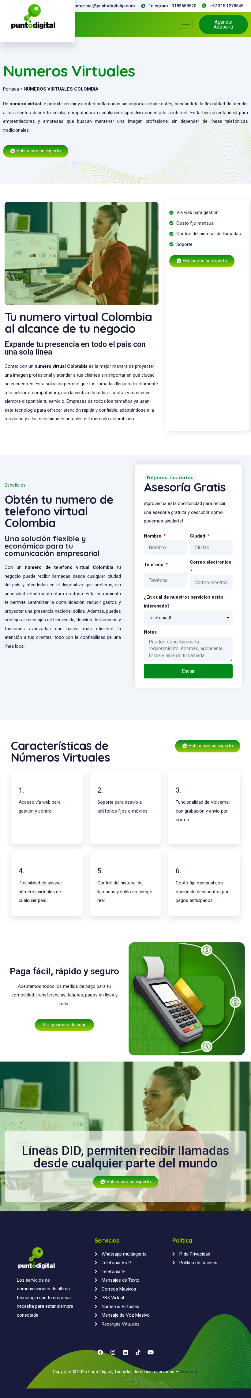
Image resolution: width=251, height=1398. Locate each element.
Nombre (153, 536)
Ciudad (198, 536)
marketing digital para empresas (144, 1393)
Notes (150, 632)
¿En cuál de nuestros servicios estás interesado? (183, 601)
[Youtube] (150, 1352)
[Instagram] (112, 1352)
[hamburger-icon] (186, 24)
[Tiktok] (138, 1352)
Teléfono (154, 564)
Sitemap (189, 1371)
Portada (11, 89)
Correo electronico (210, 562)
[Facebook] (100, 1352)
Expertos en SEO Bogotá (99, 1393)
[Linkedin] (125, 1352)
